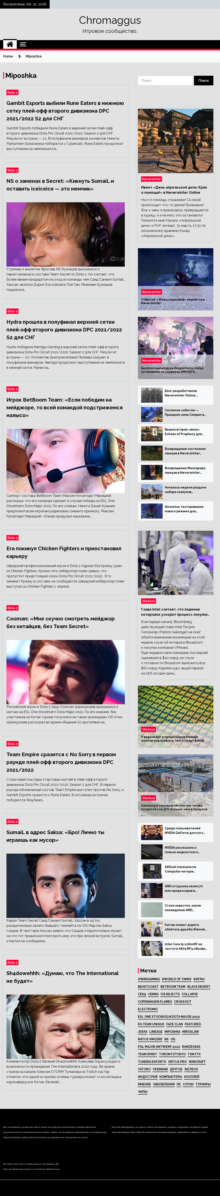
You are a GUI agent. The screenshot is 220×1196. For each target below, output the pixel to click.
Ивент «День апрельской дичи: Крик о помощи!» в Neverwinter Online (174, 190)
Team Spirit (147, 1054)
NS (166, 1039)
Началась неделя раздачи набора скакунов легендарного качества (185, 490)
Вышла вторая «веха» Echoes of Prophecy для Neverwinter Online (183, 432)
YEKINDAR (160, 1069)
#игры (199, 979)
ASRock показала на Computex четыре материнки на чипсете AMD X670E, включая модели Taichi (183, 869)
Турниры (203, 1084)
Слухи (188, 1084)
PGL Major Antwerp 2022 (159, 1046)
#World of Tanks (176, 979)
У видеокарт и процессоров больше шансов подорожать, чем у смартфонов (172, 738)
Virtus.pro (177, 1061)
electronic (148, 1009)
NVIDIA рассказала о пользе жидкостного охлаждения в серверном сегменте (185, 850)
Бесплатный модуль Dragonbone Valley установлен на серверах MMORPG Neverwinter (172, 370)
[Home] (10, 44)
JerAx (142, 1031)
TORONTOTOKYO (172, 1054)
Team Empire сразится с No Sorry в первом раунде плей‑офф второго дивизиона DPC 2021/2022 (61, 762)
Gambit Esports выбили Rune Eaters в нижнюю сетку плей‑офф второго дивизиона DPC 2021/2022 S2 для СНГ (65, 111)
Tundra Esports (152, 1061)
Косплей (191, 1076)
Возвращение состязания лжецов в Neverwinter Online (185, 451)
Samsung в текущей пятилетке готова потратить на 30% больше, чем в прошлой (174, 807)
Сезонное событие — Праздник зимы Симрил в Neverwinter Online (184, 412)
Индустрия (147, 1076)
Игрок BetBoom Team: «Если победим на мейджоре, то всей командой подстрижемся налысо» (64, 407)
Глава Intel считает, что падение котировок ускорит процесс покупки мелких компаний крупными (174, 612)
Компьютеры (170, 1076)
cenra (153, 994)
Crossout (182, 1001)
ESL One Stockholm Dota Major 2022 (169, 1016)
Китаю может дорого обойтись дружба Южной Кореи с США (185, 927)
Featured (193, 1024)
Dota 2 (12, 92)
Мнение (144, 1084)
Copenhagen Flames (155, 1001)
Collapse (190, 994)
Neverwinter (151, 179)
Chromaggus (110, 20)
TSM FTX (194, 1054)
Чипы (142, 1091)
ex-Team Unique (151, 1024)
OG (173, 1039)
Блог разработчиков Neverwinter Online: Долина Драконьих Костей (186, 393)
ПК (179, 1084)
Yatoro (144, 1069)
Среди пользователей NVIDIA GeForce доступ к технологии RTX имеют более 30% (184, 831)
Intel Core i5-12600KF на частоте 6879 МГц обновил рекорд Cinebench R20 (186, 946)
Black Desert (198, 986)
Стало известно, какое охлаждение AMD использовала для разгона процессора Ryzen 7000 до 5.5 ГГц (186, 908)
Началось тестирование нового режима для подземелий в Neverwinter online (186, 509)
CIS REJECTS (170, 994)
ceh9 (142, 994)
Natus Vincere (150, 1039)
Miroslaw (190, 1031)
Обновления (164, 1084)
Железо (148, 601)
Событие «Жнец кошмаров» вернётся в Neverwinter (173, 301)
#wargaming (149, 979)
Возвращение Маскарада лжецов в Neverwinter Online (185, 470)
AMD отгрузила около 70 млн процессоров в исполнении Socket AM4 (184, 889)
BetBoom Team (172, 986)
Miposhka (172, 1031)
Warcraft (197, 1061)
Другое (176, 1069)
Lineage (156, 1031)
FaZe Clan (174, 1024)
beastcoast (148, 986)
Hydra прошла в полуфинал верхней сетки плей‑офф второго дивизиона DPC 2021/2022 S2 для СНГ (64, 329)
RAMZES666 (191, 1046)
